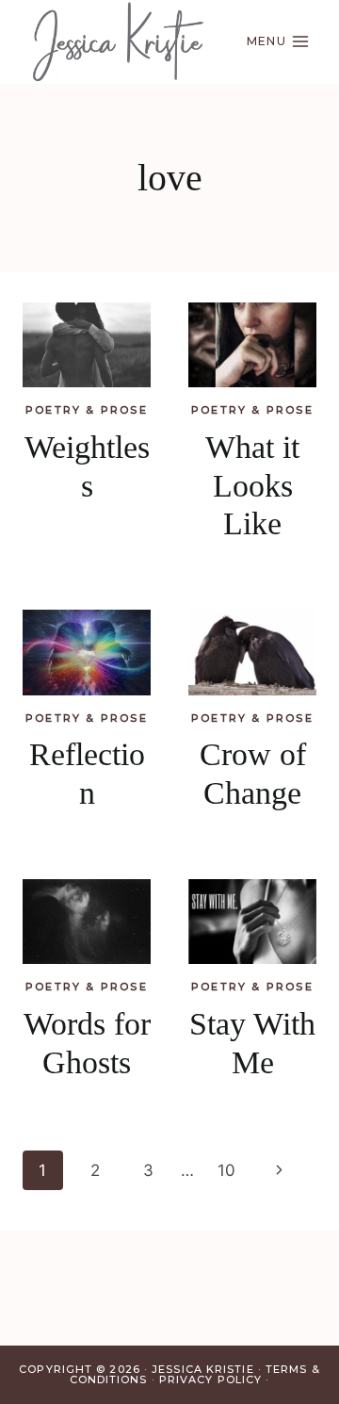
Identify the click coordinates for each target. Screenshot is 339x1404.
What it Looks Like (252, 486)
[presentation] (87, 345)
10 (226, 1170)
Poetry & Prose (86, 409)
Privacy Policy (210, 1379)
